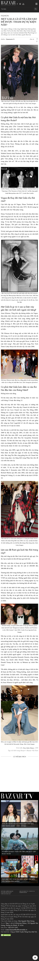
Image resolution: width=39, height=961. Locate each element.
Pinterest (37, 41)
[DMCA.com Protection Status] (6, 935)
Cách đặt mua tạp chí (6, 892)
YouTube (23, 4)
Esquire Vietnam (23, 892)
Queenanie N (10, 39)
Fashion (5, 15)
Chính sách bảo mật (6, 893)
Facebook (17, 4)
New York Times (28, 748)
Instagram (20, 4)
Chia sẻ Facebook (37, 39)
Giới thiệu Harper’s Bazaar (7, 891)
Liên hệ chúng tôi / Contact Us (27, 891)
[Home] (35, 957)
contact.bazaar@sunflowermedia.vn (16, 930)
